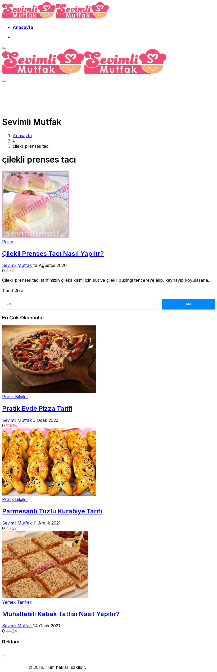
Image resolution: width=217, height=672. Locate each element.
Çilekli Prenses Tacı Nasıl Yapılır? (53, 253)
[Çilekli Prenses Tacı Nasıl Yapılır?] (35, 236)
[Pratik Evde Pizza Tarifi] (49, 391)
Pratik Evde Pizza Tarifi (37, 408)
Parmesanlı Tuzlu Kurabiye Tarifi (52, 511)
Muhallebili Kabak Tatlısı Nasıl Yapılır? (61, 614)
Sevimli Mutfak (17, 265)
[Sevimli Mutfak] (55, 17)
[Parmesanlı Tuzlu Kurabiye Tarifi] (49, 494)
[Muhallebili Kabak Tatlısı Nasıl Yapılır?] (45, 596)
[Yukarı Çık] (4, 655)
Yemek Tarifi (14, 667)
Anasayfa (23, 27)
